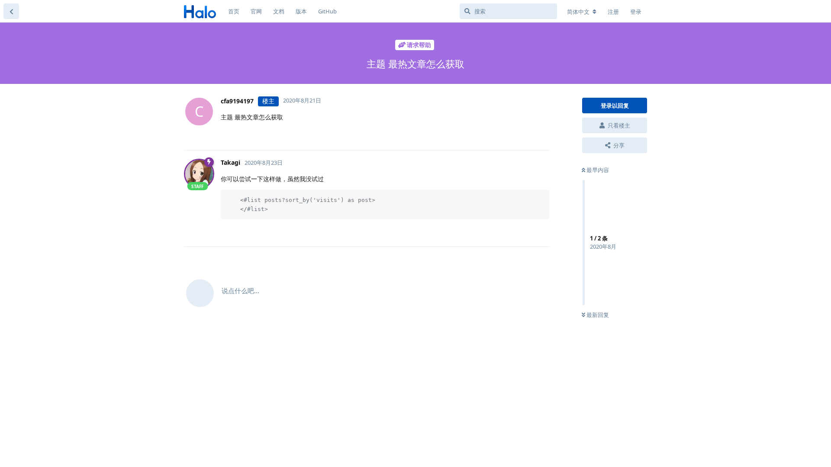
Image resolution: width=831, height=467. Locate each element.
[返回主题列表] (11, 11)
